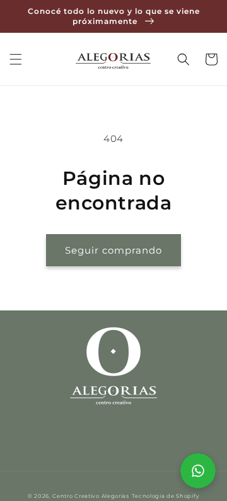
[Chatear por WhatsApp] (198, 470)
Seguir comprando (113, 250)
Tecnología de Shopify (166, 496)
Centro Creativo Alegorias (90, 496)
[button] (16, 59)
